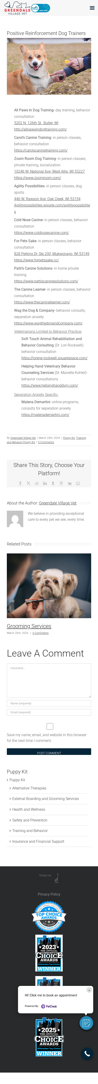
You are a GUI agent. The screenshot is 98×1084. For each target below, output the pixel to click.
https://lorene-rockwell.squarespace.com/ (54, 358)
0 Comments (46, 442)
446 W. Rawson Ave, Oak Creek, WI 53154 (47, 199)
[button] (86, 1023)
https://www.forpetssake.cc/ (36, 260)
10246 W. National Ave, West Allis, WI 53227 (49, 171)
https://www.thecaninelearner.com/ (42, 302)
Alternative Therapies (29, 788)
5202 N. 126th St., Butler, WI (36, 123)
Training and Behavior (30, 831)
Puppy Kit (69, 438)
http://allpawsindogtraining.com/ (40, 129)
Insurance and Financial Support (38, 841)
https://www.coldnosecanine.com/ (41, 233)
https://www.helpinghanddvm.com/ (49, 385)
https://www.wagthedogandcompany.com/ (48, 323)
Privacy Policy (49, 894)
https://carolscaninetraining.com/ (40, 150)
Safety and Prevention (29, 820)
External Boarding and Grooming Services (45, 799)
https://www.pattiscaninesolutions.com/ (46, 281)
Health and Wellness (28, 809)
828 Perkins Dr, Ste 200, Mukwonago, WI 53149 (51, 254)
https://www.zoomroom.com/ (37, 178)
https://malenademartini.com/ (45, 415)
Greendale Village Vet (23, 438)
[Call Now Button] (87, 1053)
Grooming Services (29, 626)
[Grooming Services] (49, 555)
